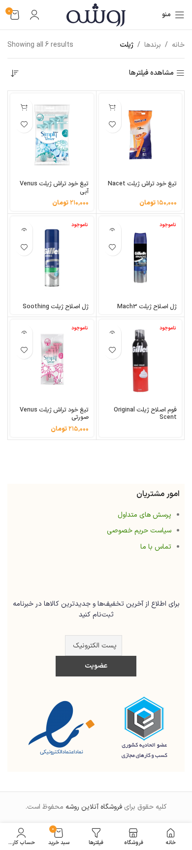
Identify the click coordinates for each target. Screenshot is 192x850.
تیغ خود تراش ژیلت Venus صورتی (54, 413)
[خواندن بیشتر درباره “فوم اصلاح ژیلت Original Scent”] (112, 333)
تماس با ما (155, 547)
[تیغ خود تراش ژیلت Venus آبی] (52, 134)
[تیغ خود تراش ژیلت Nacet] (140, 134)
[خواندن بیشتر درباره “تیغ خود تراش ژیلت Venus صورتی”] (23, 333)
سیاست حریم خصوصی (139, 531)
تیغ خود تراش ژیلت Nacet (142, 183)
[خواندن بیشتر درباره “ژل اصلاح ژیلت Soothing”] (23, 229)
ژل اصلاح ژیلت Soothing (56, 306)
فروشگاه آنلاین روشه (93, 807)
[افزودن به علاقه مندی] (112, 124)
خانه (178, 45)
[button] (112, 107)
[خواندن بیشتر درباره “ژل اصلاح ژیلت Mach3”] (112, 229)
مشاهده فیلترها (151, 73)
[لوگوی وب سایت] (96, 14)
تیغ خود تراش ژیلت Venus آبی (54, 187)
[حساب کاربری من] (34, 15)
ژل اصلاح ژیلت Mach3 (147, 306)
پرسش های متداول (144, 515)
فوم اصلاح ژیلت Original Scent (145, 413)
